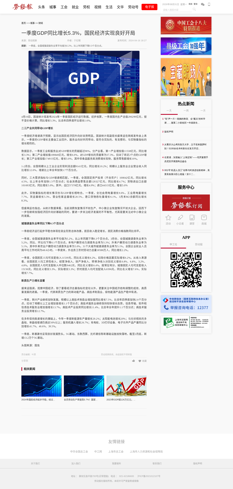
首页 (23, 23)
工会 (64, 7)
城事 (52, 7)
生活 (109, 7)
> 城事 (31, 23)
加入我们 (75, 463)
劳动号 (133, 7)
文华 (120, 7)
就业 (75, 7)
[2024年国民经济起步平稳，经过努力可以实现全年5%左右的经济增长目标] (41, 386)
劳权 (86, 7)
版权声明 (197, 463)
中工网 (98, 451)
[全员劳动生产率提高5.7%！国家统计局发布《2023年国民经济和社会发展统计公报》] (84, 386)
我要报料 (116, 463)
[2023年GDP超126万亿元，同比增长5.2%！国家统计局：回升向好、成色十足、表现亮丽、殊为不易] (127, 386)
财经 (41, 23)
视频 (97, 7)
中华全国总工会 (79, 451)
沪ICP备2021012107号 (148, 476)
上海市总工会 (115, 451)
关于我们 (35, 463)
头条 (41, 7)
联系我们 (157, 463)
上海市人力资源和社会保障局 (146, 451)
